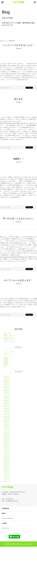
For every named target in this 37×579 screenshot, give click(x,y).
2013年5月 (6, 445)
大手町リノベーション (9, 339)
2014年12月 (7, 412)
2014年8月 (6, 420)
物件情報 (6, 360)
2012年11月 (7, 457)
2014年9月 (6, 418)
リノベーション (8, 356)
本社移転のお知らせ (9, 337)
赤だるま (19, 98)
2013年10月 (7, 434)
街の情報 (6, 362)
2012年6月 (6, 467)
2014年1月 (6, 428)
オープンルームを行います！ (18, 280)
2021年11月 (7, 392)
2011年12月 (7, 479)
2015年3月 (6, 410)
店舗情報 (6, 358)
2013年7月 (6, 441)
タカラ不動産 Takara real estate (18, 2)
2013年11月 (7, 432)
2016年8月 (6, 396)
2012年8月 (6, 463)
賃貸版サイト (7, 364)
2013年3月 (6, 449)
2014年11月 (7, 414)
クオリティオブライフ (9, 352)
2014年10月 (7, 416)
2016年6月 (6, 400)
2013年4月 (6, 447)
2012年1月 (6, 477)
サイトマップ (5, 528)
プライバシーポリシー (8, 518)
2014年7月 (6, 422)
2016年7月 (6, 398)
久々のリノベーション (9, 341)
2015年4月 (6, 408)
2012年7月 (6, 465)
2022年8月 (6, 386)
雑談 (8, 87)
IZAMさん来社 (7, 333)
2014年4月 (6, 426)
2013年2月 (6, 451)
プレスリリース (8, 354)
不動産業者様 (5, 508)
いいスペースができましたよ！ (18, 45)
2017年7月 (6, 394)
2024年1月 (6, 378)
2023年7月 (6, 380)
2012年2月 (6, 475)
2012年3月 (6, 473)
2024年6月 (6, 376)
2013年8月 (6, 439)
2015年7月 (6, 404)
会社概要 (4, 523)
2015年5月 (6, 406)
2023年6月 (6, 382)
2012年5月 (6, 469)
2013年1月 (6, 453)
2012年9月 (6, 461)
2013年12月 (7, 431)
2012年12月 (7, 455)
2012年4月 (6, 471)
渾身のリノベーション (9, 335)
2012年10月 (7, 459)
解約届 (3, 513)
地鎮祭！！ (18, 158)
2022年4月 (6, 390)
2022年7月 (6, 388)
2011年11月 (7, 481)
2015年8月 (6, 402)
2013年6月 (6, 443)
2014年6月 (6, 424)
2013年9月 (6, 437)
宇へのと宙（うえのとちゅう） (18, 218)
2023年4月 (6, 384)
